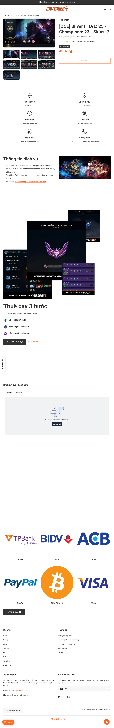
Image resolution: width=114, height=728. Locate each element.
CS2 (4, 653)
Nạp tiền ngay (34, 342)
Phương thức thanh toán (66, 644)
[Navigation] (4, 9)
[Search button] (105, 9)
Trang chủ (6, 15)
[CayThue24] (57, 9)
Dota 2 (5, 657)
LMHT (5, 644)
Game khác (7, 665)
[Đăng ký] (108, 688)
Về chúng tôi (62, 648)
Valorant (6, 648)
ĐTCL (5, 636)
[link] (56, 250)
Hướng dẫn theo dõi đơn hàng (68, 640)
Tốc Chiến (6, 661)
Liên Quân (6, 640)
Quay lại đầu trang (57, 719)
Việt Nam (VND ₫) (12, 710)
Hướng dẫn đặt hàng (65, 636)
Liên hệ (60, 653)
